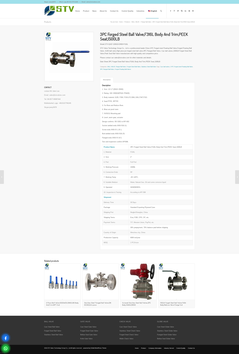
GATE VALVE (85, 322)
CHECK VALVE (125, 322)
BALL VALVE (135, 22)
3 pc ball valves (165, 66)
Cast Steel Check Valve (128, 327)
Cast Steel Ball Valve (52, 327)
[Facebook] (170, 11)
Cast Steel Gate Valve (88, 327)
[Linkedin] (185, 11)
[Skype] (182, 11)
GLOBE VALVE (162, 322)
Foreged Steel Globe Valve (166, 335)
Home (121, 22)
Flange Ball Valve (146, 22)
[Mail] (193, 11)
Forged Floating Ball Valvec (123, 69)
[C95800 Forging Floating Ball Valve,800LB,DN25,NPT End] (237, 177)
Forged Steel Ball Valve (134, 66)
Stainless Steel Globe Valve (167, 331)
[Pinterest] (174, 11)
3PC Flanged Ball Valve (107, 69)
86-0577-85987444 (53, 99)
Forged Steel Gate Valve (89, 331)
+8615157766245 (65, 103)
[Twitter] (178, 11)
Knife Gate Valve (86, 339)
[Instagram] (189, 11)
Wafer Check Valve (126, 339)
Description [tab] (107, 79)
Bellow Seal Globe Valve (166, 339)
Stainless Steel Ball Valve (148, 66)
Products (47, 22)
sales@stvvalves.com (57, 95)
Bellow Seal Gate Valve (88, 335)
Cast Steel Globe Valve (165, 327)
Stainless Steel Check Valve (130, 331)
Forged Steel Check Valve (129, 335)
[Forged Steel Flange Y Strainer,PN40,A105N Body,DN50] (2, 177)
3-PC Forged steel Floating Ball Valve (181, 66)
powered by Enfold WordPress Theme (94, 348)
